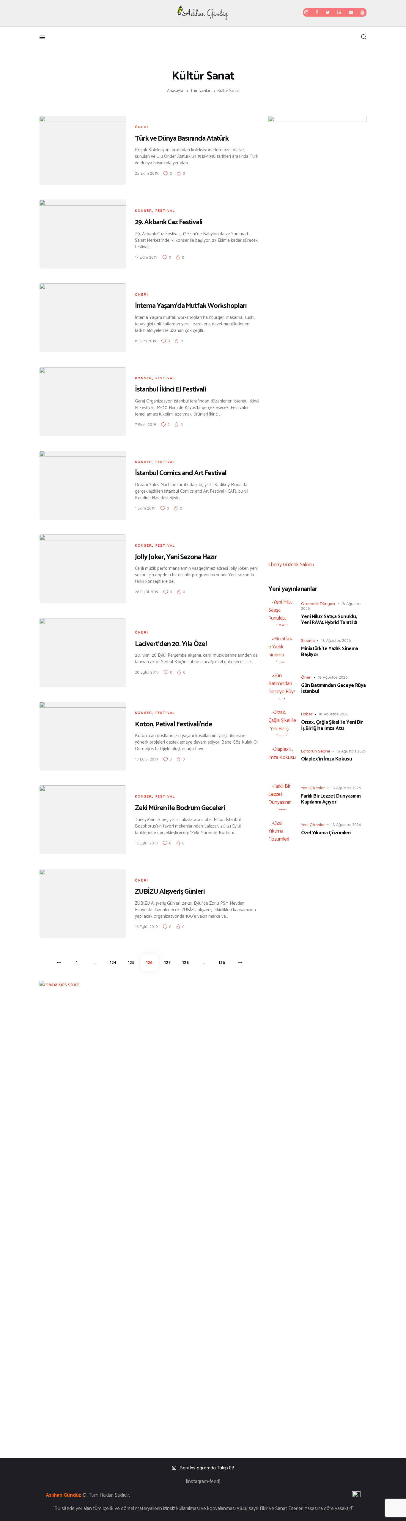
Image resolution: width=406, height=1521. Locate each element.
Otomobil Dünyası (318, 603)
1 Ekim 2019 (145, 508)
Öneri (141, 127)
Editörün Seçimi (315, 751)
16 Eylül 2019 (146, 843)
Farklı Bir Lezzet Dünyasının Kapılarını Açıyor (331, 799)
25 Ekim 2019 (146, 173)
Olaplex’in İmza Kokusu (326, 759)
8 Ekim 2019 (145, 340)
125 (133, 962)
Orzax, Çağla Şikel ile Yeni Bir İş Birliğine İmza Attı (332, 725)
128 (187, 962)
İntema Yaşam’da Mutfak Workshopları (191, 306)
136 (224, 962)
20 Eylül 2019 (147, 672)
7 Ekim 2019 (145, 424)
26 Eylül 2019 (146, 591)
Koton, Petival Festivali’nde (173, 724)
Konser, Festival (155, 211)
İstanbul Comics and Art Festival (180, 473)
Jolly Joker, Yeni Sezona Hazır (176, 557)
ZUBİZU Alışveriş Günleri (170, 892)
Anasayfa (175, 91)
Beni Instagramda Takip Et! (207, 1468)
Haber (306, 714)
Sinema (308, 640)
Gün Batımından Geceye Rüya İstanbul (333, 688)
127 (169, 962)
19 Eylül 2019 (146, 759)
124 (115, 962)
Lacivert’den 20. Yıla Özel (171, 644)
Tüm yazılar (200, 90)
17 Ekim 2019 (146, 257)
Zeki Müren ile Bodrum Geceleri (180, 808)
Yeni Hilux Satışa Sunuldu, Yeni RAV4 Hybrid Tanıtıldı (329, 620)
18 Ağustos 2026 (336, 640)
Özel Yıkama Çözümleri (326, 833)
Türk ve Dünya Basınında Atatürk (182, 139)
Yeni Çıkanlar (313, 787)
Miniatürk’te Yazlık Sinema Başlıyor (329, 652)
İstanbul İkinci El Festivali (170, 390)
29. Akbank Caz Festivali (168, 222)
